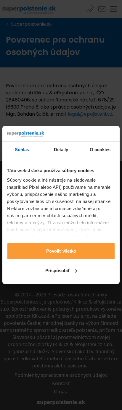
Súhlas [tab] (22, 149)
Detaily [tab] (61, 149)
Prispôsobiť (57, 270)
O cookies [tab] (100, 149)
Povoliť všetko (61, 251)
